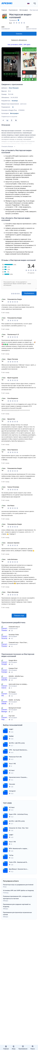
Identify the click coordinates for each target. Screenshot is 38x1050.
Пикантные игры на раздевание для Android (18, 884)
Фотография (14, 113)
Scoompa (15, 100)
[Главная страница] (6, 5)
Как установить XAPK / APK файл (19, 44)
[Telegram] (3, 120)
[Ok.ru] (11, 120)
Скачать (19, 34)
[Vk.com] (7, 120)
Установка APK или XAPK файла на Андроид (18, 890)
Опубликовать (29, 293)
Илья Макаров (14, 88)
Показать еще (19, 615)
